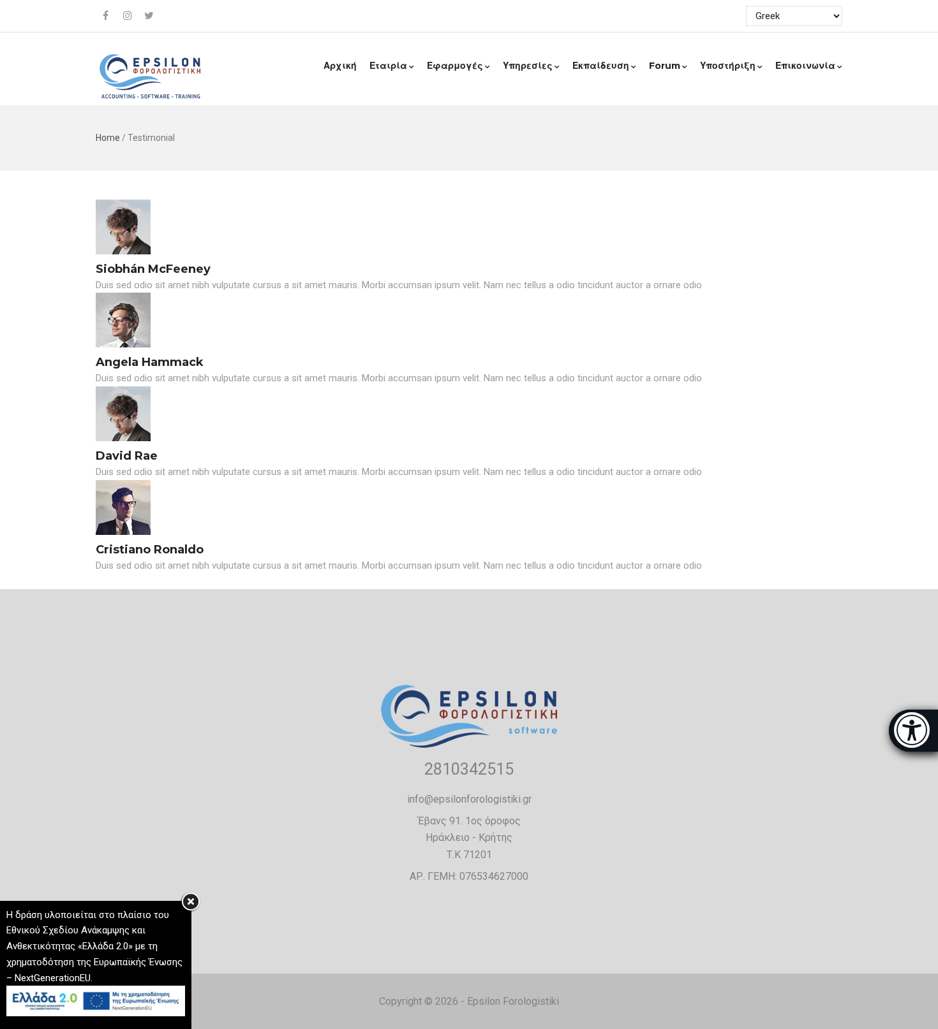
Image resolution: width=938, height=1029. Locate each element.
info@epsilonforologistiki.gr (469, 799)
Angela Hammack (150, 362)
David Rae (127, 456)
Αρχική (340, 65)
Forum (664, 65)
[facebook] (106, 16)
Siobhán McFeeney (153, 269)
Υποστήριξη (728, 65)
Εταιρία (388, 65)
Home (108, 138)
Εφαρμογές (455, 65)
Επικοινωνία (805, 65)
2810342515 (469, 769)
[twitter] (150, 16)
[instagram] (128, 16)
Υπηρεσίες (528, 65)
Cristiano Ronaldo (150, 550)
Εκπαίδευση (600, 65)
